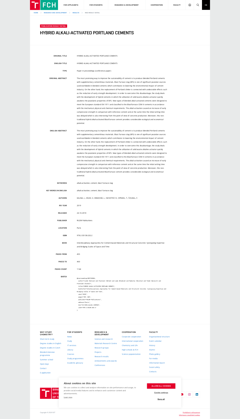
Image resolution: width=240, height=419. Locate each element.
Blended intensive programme (47, 353)
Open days (44, 364)
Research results (102, 356)
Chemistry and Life (130, 345)
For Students (96, 5)
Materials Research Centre (106, 343)
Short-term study (47, 339)
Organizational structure (159, 336)
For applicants (71, 5)
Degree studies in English (50, 343)
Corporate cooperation (131, 336)
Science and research (104, 339)
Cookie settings (161, 393)
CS (206, 5)
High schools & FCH (130, 350)
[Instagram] (189, 394)
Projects (98, 352)
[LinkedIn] (197, 394)
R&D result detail (92, 13)
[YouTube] (182, 394)
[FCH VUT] (44, 5)
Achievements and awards (106, 361)
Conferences (100, 365)
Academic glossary (75, 363)
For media (153, 358)
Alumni (152, 350)
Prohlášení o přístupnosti (191, 412)
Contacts (152, 371)
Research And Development (55, 13)
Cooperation (157, 5)
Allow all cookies (161, 386)
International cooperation (132, 341)
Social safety (154, 367)
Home (36, 13)
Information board (156, 363)
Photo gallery (154, 354)
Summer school (46, 359)
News (69, 336)
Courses (70, 354)
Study (69, 341)
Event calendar (155, 341)
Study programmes (75, 358)
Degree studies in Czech (50, 348)
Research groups (102, 348)
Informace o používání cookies (189, 415)
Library (70, 350)
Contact (43, 368)
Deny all (161, 399)
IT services (71, 345)
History (152, 345)
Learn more (68, 397)
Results (76, 13)
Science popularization (131, 354)
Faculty (177, 5)
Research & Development (127, 5)
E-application (45, 372)
